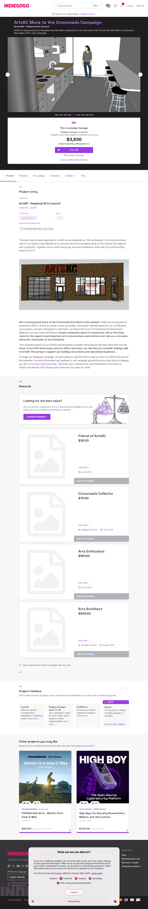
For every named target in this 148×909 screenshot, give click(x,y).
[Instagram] (22, 866)
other (60, 218)
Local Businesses (28, 218)
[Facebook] (9, 866)
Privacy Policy (14, 900)
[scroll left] (7, 74)
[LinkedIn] (26, 866)
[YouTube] (18, 866)
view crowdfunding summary (74, 160)
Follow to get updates (114, 724)
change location (87, 14)
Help (89, 695)
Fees (124, 855)
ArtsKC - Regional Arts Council (33, 26)
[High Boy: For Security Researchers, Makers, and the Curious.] (103, 777)
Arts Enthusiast (91, 551)
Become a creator (130, 862)
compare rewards (36, 417)
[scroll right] (140, 74)
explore (90, 746)
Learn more (32, 718)
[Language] (108, 5)
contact (33, 207)
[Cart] (115, 6)
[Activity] (122, 6)
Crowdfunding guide (106, 695)
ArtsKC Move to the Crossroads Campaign (58, 22)
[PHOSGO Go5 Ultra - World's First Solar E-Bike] (45, 777)
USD (95, 5)
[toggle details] (71, 832)
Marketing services (131, 858)
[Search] (57, 5)
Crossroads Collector (95, 493)
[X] (13, 866)
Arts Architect (90, 609)
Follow (74, 150)
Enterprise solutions (131, 866)
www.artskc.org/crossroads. (42, 363)
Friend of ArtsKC (92, 436)
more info (23, 207)
